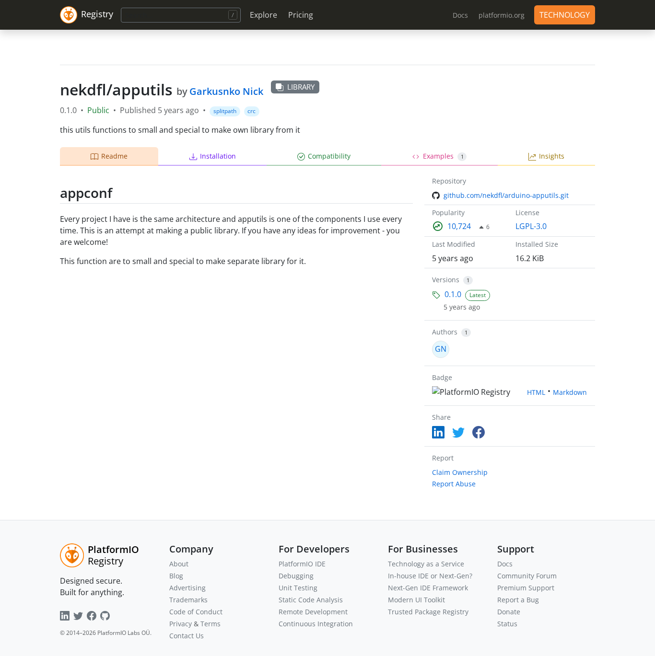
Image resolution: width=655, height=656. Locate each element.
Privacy (180, 623)
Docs (505, 563)
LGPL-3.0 (531, 226)
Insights (551, 156)
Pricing (300, 15)
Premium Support (525, 587)
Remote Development (313, 611)
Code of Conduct (195, 611)
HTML (536, 392)
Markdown (570, 392)
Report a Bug (518, 599)
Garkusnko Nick (226, 91)
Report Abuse (454, 483)
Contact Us (186, 635)
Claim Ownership (460, 472)
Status (507, 623)
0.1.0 (452, 294)
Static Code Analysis (311, 599)
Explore (263, 15)
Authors (444, 331)
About (178, 563)
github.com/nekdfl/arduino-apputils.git (506, 195)
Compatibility (329, 156)
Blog (176, 575)
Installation (218, 156)
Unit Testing (298, 587)
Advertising (187, 587)
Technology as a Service (426, 563)
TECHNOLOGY (564, 15)
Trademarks (188, 599)
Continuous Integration (316, 623)
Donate (508, 611)
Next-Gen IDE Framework (428, 587)
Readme (114, 156)
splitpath (224, 111)
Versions (445, 279)
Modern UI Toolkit (416, 599)
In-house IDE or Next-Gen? (430, 575)
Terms (210, 623)
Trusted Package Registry (428, 611)
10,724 (459, 226)
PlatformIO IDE (302, 563)
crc (251, 111)
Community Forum (527, 575)
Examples (443, 156)
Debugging (296, 575)
